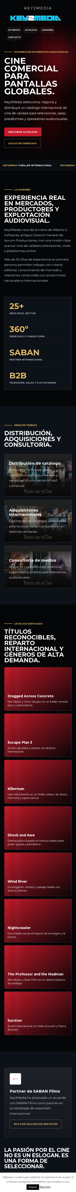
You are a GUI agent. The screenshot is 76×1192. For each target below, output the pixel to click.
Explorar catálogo (22, 132)
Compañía (47, 30)
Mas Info (45, 1186)
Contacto (14, 37)
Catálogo (31, 30)
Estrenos (14, 30)
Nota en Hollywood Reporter (36, 1124)
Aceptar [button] (33, 1187)
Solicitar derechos (22, 143)
